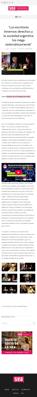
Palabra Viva (25, 389)
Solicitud (15, 389)
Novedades (29, 49)
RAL (22, 393)
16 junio (14, 49)
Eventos (22, 49)
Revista (15, 393)
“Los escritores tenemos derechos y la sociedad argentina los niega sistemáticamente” (18, 35)
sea (8, 49)
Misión (7, 389)
